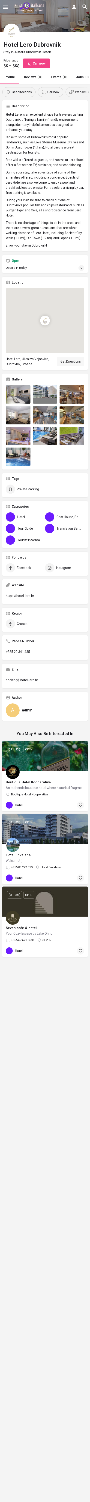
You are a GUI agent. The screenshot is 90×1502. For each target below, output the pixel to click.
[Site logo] (30, 7)
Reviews (32, 77)
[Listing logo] (11, 32)
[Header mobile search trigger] (85, 7)
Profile (10, 77)
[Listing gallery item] (18, 394)
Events (58, 77)
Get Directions (70, 361)
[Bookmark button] (80, 805)
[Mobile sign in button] (74, 7)
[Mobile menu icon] (5, 7)
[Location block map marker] (45, 320)
